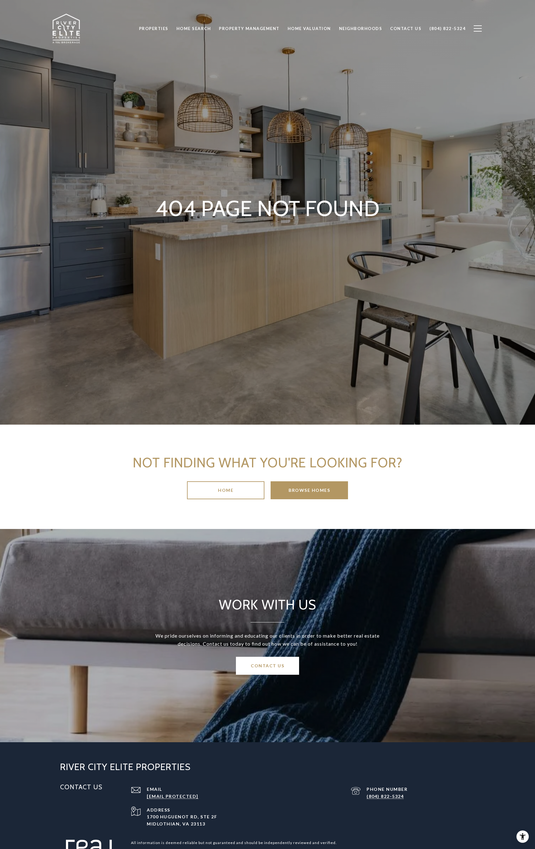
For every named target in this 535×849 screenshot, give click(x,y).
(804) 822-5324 (385, 796)
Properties (153, 28)
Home (225, 490)
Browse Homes (309, 490)
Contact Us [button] (267, 665)
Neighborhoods (360, 28)
